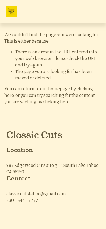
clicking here (56, 101)
